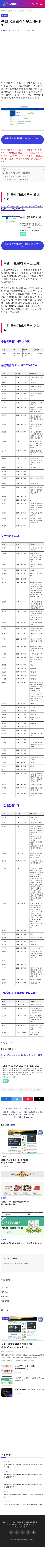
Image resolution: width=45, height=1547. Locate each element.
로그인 (22, 1264)
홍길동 (6, 1491)
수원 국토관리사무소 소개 (15, 176)
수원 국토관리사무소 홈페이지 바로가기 (22, 139)
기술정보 (4, 1288)
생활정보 (9, 11)
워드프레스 (5, 1301)
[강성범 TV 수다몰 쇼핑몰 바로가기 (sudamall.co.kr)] (22, 1183)
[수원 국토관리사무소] (22, 225)
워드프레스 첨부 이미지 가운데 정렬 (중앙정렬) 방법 (23, 1504)
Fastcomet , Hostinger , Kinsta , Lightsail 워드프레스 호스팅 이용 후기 (23, 1475)
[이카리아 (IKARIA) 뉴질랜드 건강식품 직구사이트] (22, 1224)
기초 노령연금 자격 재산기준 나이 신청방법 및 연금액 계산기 (23, 1465)
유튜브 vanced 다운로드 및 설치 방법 (29, 1389)
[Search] (37, 3)
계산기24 (6, 1462)
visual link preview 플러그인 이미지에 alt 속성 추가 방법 (24, 1495)
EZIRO (5, 30)
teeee (6, 1481)
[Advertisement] (22, 58)
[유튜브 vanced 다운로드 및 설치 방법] (6, 1392)
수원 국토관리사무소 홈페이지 (17, 173)
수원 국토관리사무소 (9, 1090)
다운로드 (4, 1292)
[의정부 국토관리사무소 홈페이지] (22, 1073)
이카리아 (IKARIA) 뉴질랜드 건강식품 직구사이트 (21, 1243)
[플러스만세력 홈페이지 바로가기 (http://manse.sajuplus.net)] (22, 1141)
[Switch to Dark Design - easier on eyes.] (33, 4)
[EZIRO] (10, 4)
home (3, 11)
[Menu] (41, 4)
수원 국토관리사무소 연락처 (16, 179)
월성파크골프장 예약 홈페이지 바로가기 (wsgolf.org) (33, 1114)
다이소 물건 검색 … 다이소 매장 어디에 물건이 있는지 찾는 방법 (11, 1114)
